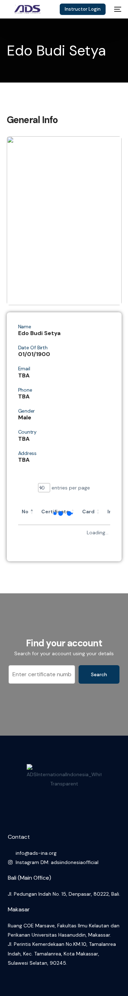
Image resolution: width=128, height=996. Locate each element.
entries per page (70, 487)
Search (99, 674)
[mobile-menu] (117, 9)
